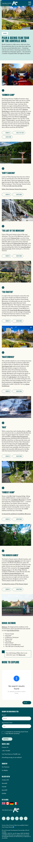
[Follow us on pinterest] (17, 818)
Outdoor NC (5, 780)
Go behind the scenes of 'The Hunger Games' (15, 584)
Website (8, 133)
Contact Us (5, 747)
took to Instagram (21, 125)
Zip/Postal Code (7, 722)
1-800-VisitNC (6, 750)
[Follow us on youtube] (21, 818)
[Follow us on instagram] (12, 818)
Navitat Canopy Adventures (13, 573)
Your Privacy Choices (7, 827)
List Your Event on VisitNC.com (11, 754)
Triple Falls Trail (23, 443)
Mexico (16, 803)
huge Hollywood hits (13, 630)
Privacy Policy (13, 825)
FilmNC (4, 786)
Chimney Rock (15, 238)
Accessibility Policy (23, 825)
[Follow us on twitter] (3, 818)
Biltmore (4, 627)
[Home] (10, 3)
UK (3, 803)
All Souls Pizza (18, 382)
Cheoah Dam (6, 303)
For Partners (5, 767)
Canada (8, 803)
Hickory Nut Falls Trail (20, 243)
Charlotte (11, 561)
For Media (5, 770)
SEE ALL (25, 702)
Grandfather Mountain (18, 500)
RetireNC (4, 783)
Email (4, 715)
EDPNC (4, 793)
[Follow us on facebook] (8, 818)
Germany (12, 803)
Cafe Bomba (12, 377)
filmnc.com (22, 655)
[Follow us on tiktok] (25, 818)
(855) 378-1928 (20, 133)
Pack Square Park (7, 366)
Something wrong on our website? (12, 757)
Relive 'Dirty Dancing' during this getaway (14, 189)
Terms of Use (5, 825)
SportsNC (4, 790)
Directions (8, 137)
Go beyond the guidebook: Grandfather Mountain (16, 514)
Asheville (17, 561)
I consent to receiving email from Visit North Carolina (16, 732)
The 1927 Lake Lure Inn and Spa (12, 186)
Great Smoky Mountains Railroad (20, 310)
